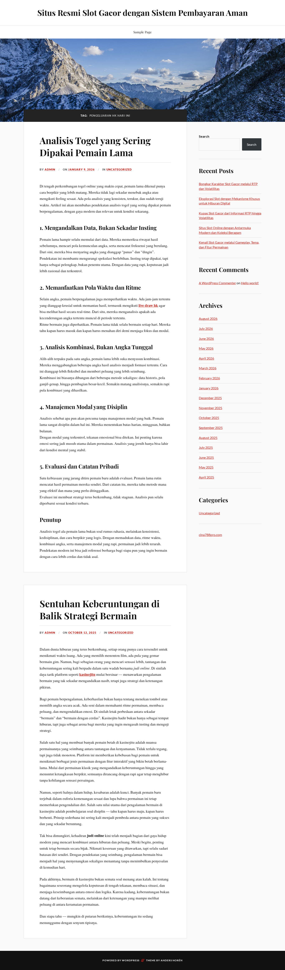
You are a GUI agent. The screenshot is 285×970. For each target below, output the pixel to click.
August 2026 (208, 318)
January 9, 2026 (81, 169)
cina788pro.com (210, 535)
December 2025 (210, 398)
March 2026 (207, 368)
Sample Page (142, 32)
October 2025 (209, 418)
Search (204, 136)
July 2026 (206, 328)
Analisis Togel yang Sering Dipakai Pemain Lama (95, 146)
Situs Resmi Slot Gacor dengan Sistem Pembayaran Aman (142, 12)
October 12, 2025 (82, 632)
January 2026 (208, 388)
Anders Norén (172, 960)
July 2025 (206, 447)
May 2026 (206, 348)
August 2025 (208, 438)
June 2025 (206, 457)
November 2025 (210, 408)
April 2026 (206, 358)
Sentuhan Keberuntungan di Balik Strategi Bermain (100, 609)
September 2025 (211, 428)
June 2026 (206, 338)
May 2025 (206, 467)
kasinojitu (87, 674)
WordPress (130, 960)
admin (50, 169)
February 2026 (209, 378)
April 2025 (206, 477)
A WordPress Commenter (217, 283)
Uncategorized (119, 169)
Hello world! (250, 283)
